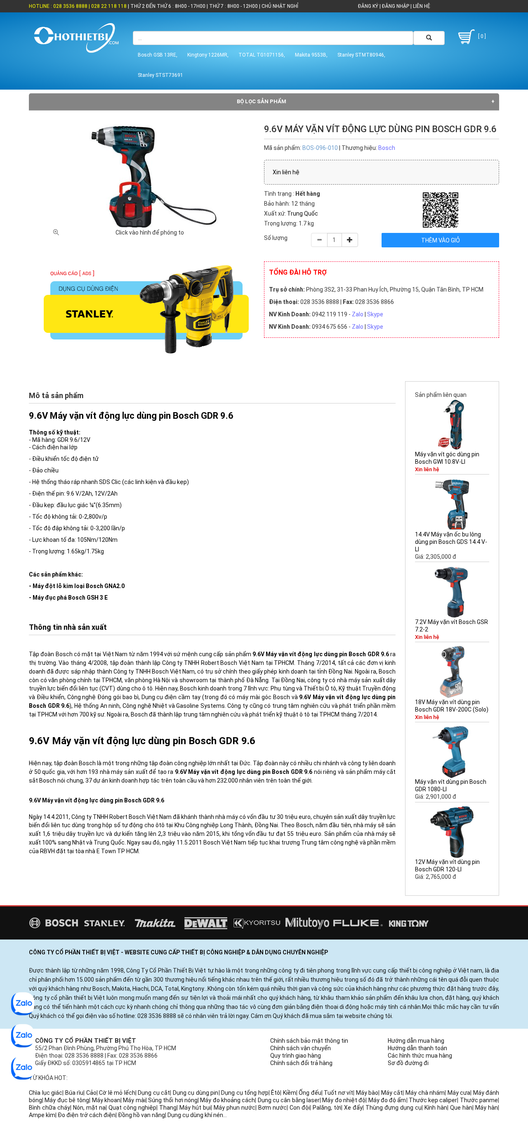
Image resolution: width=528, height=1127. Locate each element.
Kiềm (289, 1092)
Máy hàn (486, 1107)
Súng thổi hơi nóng (173, 1100)
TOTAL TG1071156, (261, 55)
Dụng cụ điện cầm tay (170, 697)
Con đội (300, 1107)
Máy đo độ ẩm (387, 1100)
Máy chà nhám (425, 1092)
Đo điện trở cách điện (87, 1115)
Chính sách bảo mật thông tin (309, 1040)
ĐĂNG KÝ (368, 6)
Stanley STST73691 (160, 75)
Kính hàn (435, 1107)
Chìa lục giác (45, 1092)
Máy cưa (459, 1092)
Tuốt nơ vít (338, 1092)
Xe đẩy (353, 1107)
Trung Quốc (302, 213)
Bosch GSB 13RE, (157, 55)
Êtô (275, 1092)
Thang (168, 1107)
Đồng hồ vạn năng (141, 1115)
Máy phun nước (234, 1107)
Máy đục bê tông (67, 1100)
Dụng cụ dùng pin (196, 1092)
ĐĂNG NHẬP (395, 6)
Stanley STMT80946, (361, 55)
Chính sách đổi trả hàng (301, 1063)
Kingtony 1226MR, (208, 55)
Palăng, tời (327, 1107)
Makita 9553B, (311, 55)
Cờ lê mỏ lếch (117, 1092)
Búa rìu (74, 1092)
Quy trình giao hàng (295, 1055)
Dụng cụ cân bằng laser (289, 1100)
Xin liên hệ (286, 172)
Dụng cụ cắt (154, 1092)
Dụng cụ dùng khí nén (195, 1115)
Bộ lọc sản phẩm (261, 101)
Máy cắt (392, 1092)
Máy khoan (106, 1100)
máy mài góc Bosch (263, 697)
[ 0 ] (481, 36)
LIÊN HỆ (421, 6)
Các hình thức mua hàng (420, 1055)
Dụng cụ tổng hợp (245, 1092)
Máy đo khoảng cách (227, 1100)
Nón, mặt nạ (89, 1107)
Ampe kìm (42, 1115)
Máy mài (134, 1100)
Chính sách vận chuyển (300, 1048)
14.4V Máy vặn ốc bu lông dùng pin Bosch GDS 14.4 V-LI (451, 542)
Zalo (357, 314)
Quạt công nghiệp (132, 1107)
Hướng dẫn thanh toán (417, 1048)
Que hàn (461, 1107)
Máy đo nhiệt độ (343, 1100)
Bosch (386, 148)
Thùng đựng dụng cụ (393, 1107)
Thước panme (479, 1100)
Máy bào (367, 1092)
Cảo (91, 1092)
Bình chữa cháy (49, 1107)
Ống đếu (310, 1092)
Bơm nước (272, 1107)
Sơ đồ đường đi (408, 1063)
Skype (375, 314)
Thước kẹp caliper (433, 1100)
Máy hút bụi (195, 1107)
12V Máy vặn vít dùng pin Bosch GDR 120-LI (447, 866)
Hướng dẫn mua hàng (416, 1040)
